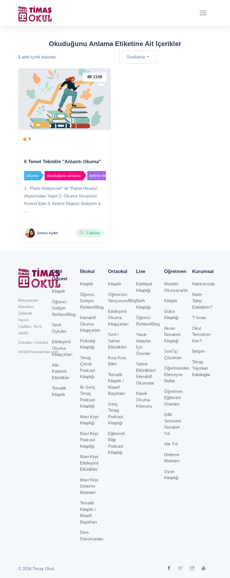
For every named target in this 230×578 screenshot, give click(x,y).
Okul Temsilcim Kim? (201, 334)
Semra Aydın (47, 233)
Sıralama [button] (136, 56)
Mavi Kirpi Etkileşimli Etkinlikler (89, 463)
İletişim (198, 351)
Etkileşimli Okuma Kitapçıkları (62, 348)
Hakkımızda (203, 283)
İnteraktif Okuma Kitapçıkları (90, 324)
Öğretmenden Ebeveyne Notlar (176, 374)
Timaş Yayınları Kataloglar (201, 368)
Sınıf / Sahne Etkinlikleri (117, 340)
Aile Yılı (171, 444)
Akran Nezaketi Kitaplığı (172, 334)
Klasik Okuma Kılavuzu (144, 399)
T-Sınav (199, 317)
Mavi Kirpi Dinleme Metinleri (89, 486)
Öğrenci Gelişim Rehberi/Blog (63, 308)
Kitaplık (58, 291)
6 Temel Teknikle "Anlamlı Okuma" (62, 161)
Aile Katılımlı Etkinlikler (61, 371)
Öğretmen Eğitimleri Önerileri (173, 397)
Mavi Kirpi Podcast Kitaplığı (89, 440)
